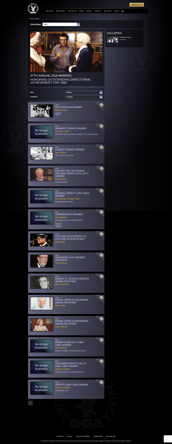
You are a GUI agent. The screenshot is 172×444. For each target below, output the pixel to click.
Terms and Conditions (83, 436)
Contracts (72, 11)
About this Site (110, 436)
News (81, 11)
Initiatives (108, 11)
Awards (98, 11)
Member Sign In (136, 4)
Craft (116, 11)
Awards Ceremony (125, 37)
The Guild (49, 11)
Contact (69, 436)
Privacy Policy (98, 436)
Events (89, 11)
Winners (69, 92)
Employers (60, 11)
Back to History (34, 19)
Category (70, 97)
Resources (60, 436)
